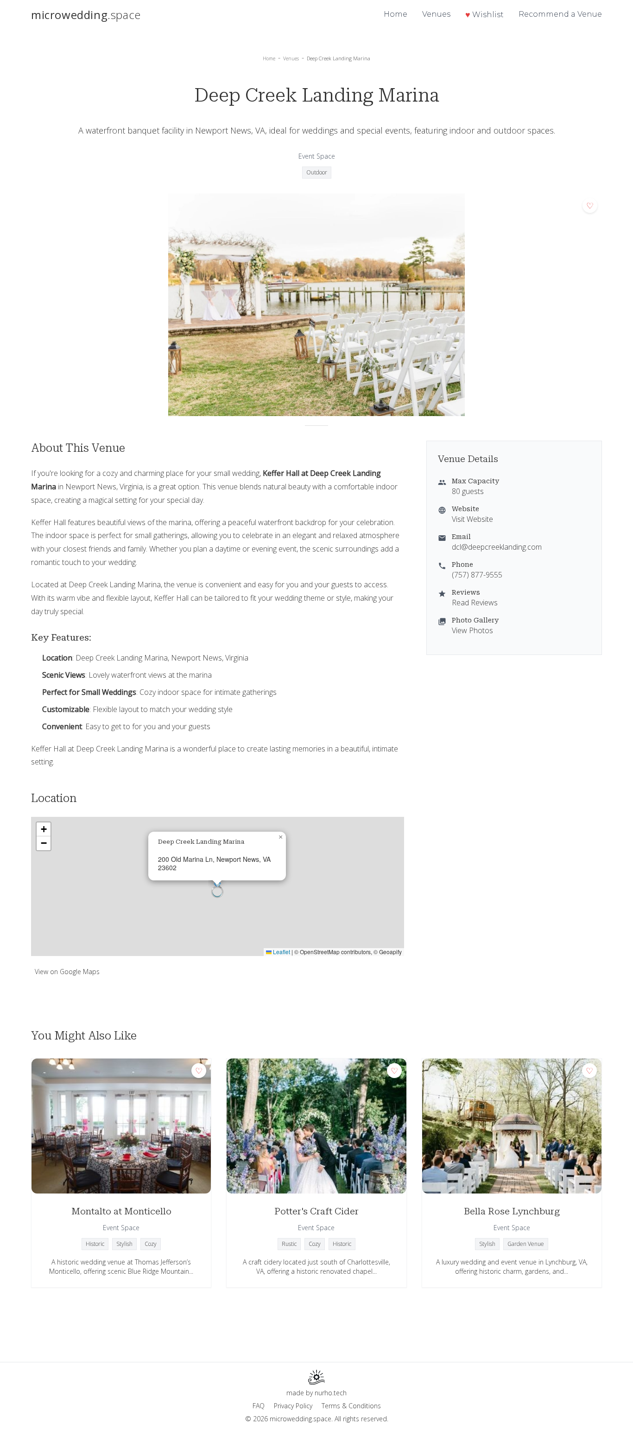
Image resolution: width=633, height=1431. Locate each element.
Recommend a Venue (560, 14)
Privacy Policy (293, 1405)
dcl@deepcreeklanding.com (497, 547)
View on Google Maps (67, 971)
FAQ (259, 1405)
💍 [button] (217, 887)
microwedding (86, 14)
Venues (436, 14)
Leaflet (281, 952)
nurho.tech (331, 1392)
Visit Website (472, 519)
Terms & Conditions (351, 1405)
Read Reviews (475, 602)
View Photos (472, 630)
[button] (280, 837)
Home (395, 14)
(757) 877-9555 (477, 575)
